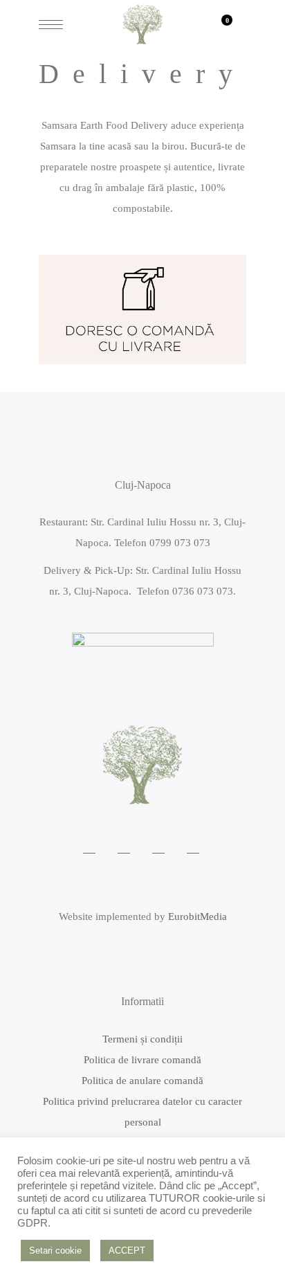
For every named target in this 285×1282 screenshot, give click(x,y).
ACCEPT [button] (127, 1250)
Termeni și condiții (142, 1039)
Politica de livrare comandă (142, 1059)
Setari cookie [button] (55, 1250)
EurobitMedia (197, 916)
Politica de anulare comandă (142, 1080)
